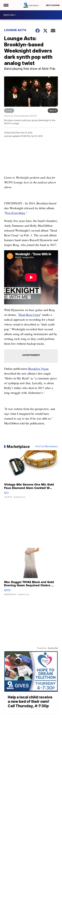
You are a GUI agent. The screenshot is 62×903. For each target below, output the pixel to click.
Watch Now (52, 5)
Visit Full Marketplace (46, 446)
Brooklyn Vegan (38, 368)
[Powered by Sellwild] (53, 648)
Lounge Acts (15, 30)
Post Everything (15, 213)
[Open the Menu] (6, 5)
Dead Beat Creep (29, 315)
